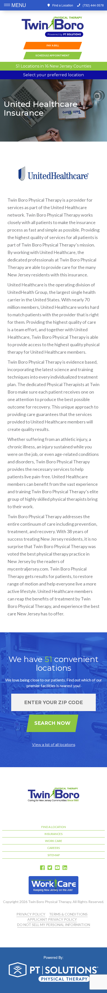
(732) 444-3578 (93, 5)
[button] (7, 5)
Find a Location (62, 5)
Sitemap (54, 855)
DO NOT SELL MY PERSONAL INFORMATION (53, 924)
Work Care (53, 841)
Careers (53, 848)
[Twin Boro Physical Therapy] (53, 27)
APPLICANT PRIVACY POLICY (52, 919)
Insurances (53, 834)
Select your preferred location (53, 75)
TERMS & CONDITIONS (68, 914)
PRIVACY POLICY (30, 914)
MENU (18, 4)
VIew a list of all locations (53, 745)
